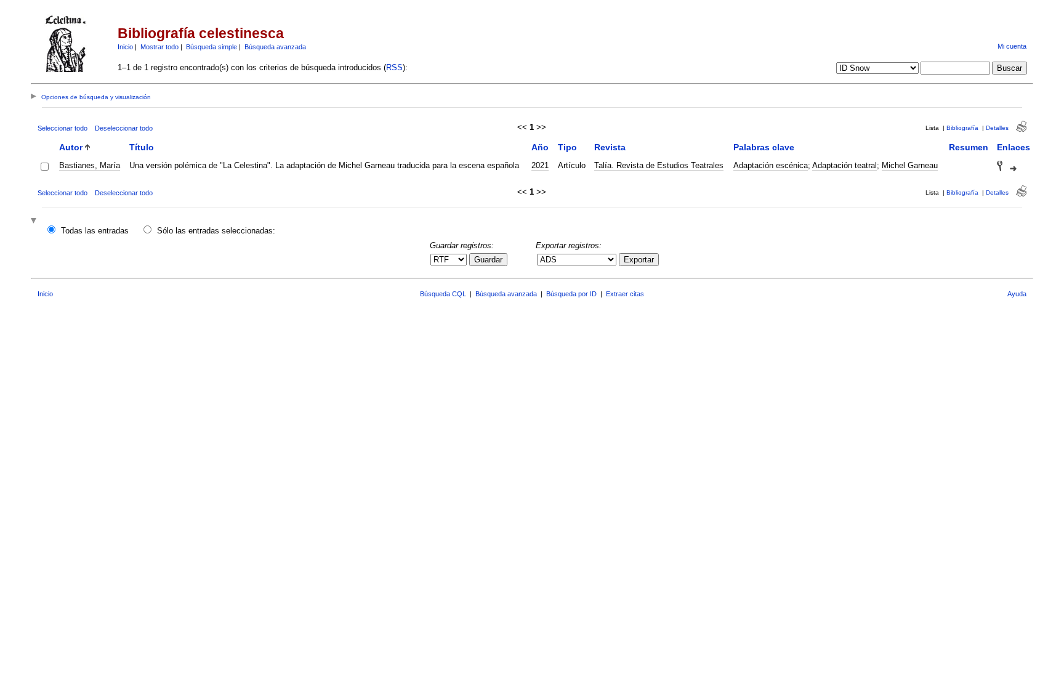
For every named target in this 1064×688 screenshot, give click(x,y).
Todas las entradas (95, 230)
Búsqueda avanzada (275, 47)
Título (141, 147)
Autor (71, 147)
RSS (394, 67)
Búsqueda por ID (571, 293)
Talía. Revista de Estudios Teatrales (658, 165)
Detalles (997, 127)
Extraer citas (625, 293)
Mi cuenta (1011, 46)
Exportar (639, 259)
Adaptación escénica (770, 165)
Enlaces (1013, 147)
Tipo (567, 147)
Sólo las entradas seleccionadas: (216, 230)
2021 (540, 165)
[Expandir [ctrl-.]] (35, 221)
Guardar (488, 259)
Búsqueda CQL (443, 293)
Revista (610, 147)
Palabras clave (763, 147)
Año (540, 147)
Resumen (968, 147)
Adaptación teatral (844, 165)
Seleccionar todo (62, 128)
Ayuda (1016, 293)
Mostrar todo (159, 47)
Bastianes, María (89, 165)
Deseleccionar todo (124, 128)
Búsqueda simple (211, 47)
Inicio (125, 47)
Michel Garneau (910, 165)
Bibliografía (962, 127)
